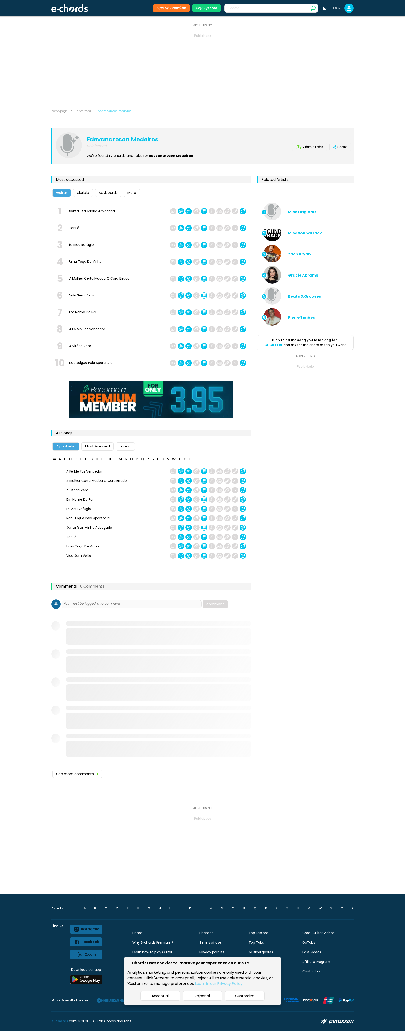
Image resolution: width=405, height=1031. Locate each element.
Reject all (202, 995)
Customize (244, 995)
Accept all (160, 995)
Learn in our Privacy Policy (219, 983)
